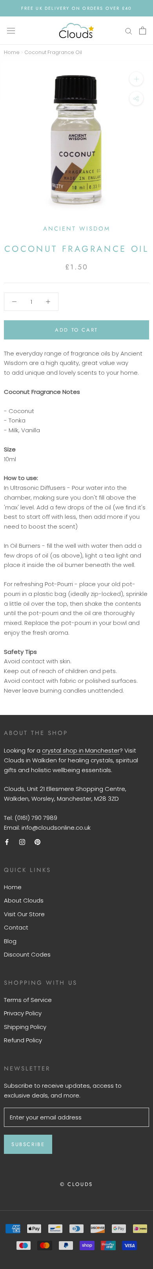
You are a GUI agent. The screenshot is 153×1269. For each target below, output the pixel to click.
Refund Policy (23, 1040)
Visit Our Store (24, 914)
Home (12, 52)
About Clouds (24, 900)
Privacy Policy (23, 1013)
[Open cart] (142, 30)
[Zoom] (136, 79)
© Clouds (76, 1184)
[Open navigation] (11, 30)
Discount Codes (27, 954)
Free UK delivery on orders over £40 (76, 8)
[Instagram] (22, 842)
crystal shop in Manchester (81, 750)
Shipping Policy (25, 1027)
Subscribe (28, 1144)
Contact (16, 927)
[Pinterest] (37, 842)
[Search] (128, 30)
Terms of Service (28, 1000)
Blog (10, 941)
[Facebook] (7, 842)
